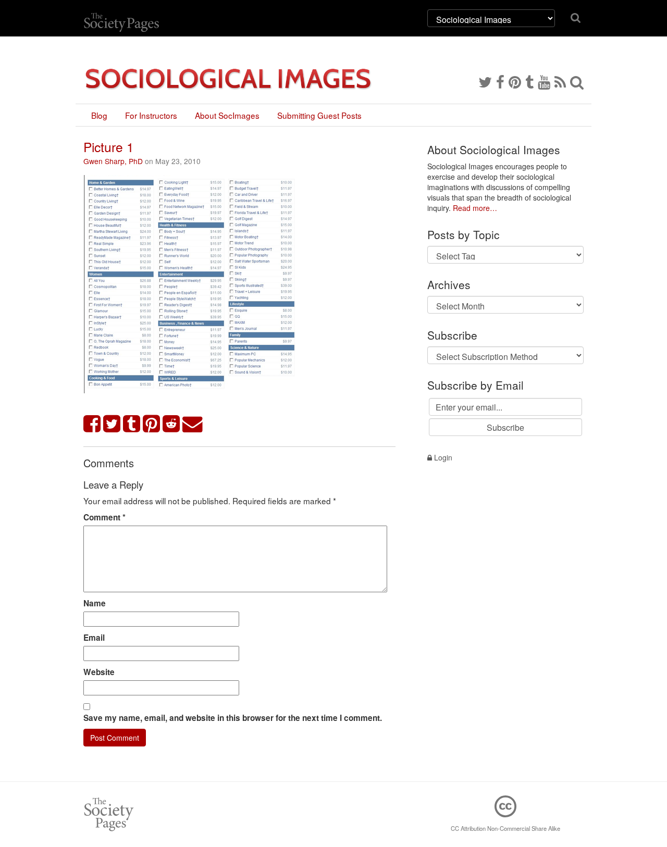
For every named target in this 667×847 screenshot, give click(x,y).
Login (442, 457)
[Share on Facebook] (92, 424)
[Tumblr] (529, 81)
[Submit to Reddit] (171, 424)
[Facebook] (500, 81)
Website (99, 672)
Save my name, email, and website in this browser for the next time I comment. (232, 718)
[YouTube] (544, 81)
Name (94, 603)
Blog (99, 115)
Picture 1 (108, 147)
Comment (104, 517)
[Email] (192, 424)
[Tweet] (112, 424)
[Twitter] (485, 81)
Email (94, 637)
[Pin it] (151, 424)
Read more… (475, 208)
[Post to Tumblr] (132, 424)
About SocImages (227, 115)
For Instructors (151, 115)
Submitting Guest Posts (319, 115)
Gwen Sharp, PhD (113, 161)
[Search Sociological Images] (577, 81)
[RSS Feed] (560, 81)
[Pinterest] (515, 81)
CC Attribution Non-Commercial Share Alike (505, 828)
